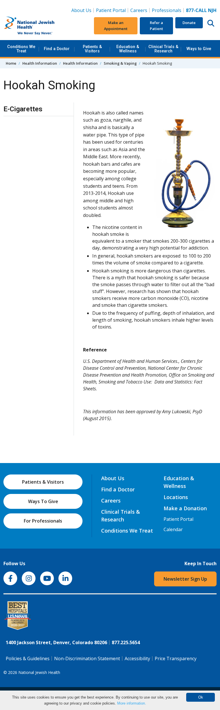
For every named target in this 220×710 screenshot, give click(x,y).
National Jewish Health (39, 672)
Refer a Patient (156, 25)
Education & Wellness (127, 48)
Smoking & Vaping (120, 63)
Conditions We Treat (21, 48)
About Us (81, 10)
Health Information (39, 63)
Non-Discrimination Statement (87, 658)
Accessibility (137, 658)
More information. (131, 703)
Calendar (173, 529)
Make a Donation (185, 508)
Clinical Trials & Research (163, 48)
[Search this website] (211, 23)
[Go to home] (39, 25)
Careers (140, 10)
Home (11, 63)
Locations (176, 497)
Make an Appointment (115, 25)
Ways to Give (198, 48)
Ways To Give (43, 501)
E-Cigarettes (22, 109)
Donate (189, 22)
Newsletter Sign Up (185, 579)
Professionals (166, 10)
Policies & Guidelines (28, 658)
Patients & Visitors (92, 48)
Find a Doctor (57, 48)
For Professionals (43, 521)
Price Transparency (176, 658)
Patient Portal (111, 10)
